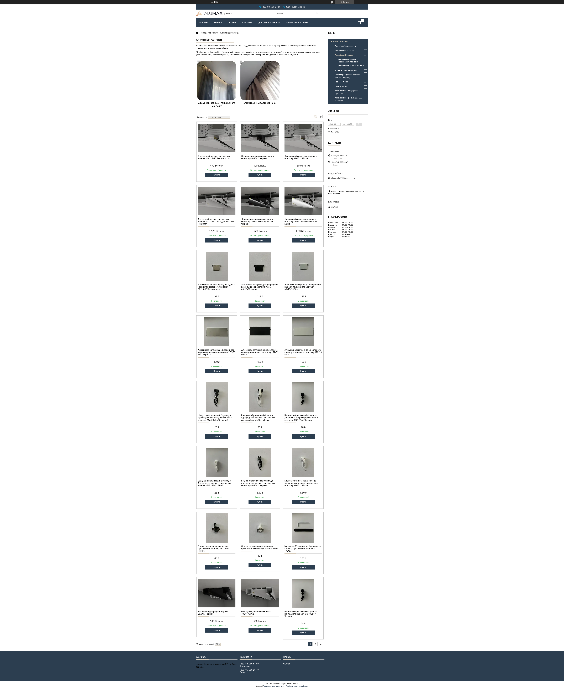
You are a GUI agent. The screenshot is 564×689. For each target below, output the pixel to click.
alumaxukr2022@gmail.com (343, 178)
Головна (203, 22)
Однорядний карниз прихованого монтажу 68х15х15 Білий (300, 157)
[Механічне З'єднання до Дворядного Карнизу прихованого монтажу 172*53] (303, 528)
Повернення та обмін (297, 22)
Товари (218, 22)
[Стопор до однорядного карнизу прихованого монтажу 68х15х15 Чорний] (216, 528)
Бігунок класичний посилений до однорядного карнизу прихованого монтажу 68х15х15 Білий (301, 483)
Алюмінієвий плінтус (344, 50)
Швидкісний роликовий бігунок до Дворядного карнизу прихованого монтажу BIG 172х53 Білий (214, 483)
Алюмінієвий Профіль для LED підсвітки (348, 99)
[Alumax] (209, 13)
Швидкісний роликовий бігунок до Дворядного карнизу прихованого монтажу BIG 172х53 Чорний (301, 417)
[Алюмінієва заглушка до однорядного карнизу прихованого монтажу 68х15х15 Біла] (303, 266)
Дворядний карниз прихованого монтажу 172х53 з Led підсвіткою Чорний (257, 221)
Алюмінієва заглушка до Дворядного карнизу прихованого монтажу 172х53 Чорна (259, 352)
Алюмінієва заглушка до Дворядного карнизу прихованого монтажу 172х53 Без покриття (216, 352)
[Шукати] (317, 13)
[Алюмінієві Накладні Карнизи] (260, 80)
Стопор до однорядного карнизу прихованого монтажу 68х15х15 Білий (259, 547)
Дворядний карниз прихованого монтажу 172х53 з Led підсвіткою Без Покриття (216, 221)
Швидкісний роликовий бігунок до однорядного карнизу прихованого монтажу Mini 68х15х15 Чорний (215, 417)
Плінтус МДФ (341, 86)
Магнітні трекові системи (346, 70)
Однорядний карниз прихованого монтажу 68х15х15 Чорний (257, 157)
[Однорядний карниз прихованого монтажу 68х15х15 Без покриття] (216, 138)
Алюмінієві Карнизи (344, 55)
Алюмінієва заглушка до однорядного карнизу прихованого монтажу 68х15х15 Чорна (259, 286)
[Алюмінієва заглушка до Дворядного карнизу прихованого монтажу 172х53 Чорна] (260, 331)
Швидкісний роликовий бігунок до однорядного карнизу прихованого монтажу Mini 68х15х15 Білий (258, 417)
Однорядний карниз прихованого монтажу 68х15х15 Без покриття (214, 157)
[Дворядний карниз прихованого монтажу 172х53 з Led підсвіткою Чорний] (260, 201)
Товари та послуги (209, 33)
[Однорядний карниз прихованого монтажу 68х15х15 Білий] (303, 138)
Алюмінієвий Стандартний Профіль (347, 92)
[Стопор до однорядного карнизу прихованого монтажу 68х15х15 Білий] (260, 528)
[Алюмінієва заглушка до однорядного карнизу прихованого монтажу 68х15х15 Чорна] (260, 266)
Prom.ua (296, 684)
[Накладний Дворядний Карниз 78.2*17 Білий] (260, 593)
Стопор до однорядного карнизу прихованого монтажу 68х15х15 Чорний (214, 548)
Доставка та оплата (269, 22)
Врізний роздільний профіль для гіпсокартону (347, 76)
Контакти (247, 22)
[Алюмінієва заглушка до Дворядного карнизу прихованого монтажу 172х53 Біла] (303, 331)
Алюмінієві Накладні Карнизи (260, 103)
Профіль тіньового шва (345, 46)
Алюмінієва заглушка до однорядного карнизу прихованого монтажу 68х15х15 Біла (303, 286)
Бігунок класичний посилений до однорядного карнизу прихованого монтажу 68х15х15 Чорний (258, 483)
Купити (217, 175)
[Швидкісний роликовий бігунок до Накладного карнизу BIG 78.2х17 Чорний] (303, 593)
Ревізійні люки (341, 82)
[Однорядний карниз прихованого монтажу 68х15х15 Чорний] (260, 138)
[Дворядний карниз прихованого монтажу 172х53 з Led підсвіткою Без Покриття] (216, 201)
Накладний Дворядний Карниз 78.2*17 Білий (256, 612)
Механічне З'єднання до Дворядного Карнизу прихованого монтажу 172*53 (302, 548)
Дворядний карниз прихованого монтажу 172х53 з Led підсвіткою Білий (300, 221)
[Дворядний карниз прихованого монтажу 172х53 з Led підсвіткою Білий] (303, 201)
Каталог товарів (339, 41)
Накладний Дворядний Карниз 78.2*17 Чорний (213, 612)
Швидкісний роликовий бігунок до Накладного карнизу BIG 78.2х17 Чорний (300, 613)
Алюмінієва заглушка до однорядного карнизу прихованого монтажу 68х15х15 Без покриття (216, 286)
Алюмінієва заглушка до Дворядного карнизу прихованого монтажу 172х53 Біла (303, 352)
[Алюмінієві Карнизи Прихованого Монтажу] (216, 80)
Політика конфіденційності (297, 686)
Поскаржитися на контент (274, 686)
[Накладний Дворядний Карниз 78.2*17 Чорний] (216, 593)
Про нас (232, 22)
